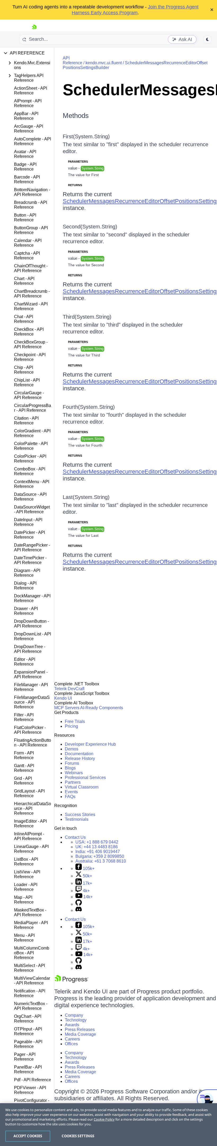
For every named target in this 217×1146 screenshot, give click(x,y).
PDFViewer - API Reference (30, 1090)
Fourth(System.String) (89, 407)
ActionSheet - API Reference (30, 90)
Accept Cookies (27, 1136)
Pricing (71, 726)
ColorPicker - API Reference (30, 458)
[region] (108, 1124)
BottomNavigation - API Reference (32, 192)
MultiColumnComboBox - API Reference (31, 953)
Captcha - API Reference (27, 255)
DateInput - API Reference (28, 522)
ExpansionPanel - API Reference (31, 674)
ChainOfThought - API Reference (31, 268)
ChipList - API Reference (27, 382)
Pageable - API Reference (28, 1044)
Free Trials (75, 721)
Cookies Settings (78, 1136)
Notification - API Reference (29, 993)
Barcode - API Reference (27, 179)
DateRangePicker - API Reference (32, 547)
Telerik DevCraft (69, 688)
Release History (80, 758)
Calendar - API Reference (28, 242)
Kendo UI (63, 698)
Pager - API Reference (24, 1056)
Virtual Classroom (81, 787)
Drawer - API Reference (26, 611)
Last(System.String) (86, 497)
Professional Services (85, 777)
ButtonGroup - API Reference (31, 230)
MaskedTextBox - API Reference (30, 912)
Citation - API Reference (26, 420)
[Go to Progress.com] (71, 981)
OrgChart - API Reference (27, 1018)
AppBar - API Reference (26, 116)
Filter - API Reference (24, 717)
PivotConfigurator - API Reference (31, 1102)
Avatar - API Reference (25, 154)
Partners (73, 782)
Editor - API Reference (24, 661)
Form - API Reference (24, 755)
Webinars (74, 773)
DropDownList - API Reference (32, 636)
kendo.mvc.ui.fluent (103, 63)
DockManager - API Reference (32, 598)
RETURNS (75, 185)
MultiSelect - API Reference (29, 968)
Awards (72, 1025)
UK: (96, 847)
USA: (96, 842)
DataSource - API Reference (30, 496)
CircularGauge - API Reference (29, 395)
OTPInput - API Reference (28, 1031)
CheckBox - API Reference (29, 331)
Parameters (78, 161)
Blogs (70, 768)
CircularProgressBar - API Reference (32, 407)
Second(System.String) (90, 227)
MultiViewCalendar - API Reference (32, 980)
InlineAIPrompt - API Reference (29, 836)
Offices (71, 1044)
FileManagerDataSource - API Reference (32, 702)
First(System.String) (86, 136)
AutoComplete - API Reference (32, 141)
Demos (71, 749)
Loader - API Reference (25, 887)
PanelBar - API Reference (28, 1069)
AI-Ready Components (101, 707)
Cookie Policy (104, 1119)
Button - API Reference (25, 217)
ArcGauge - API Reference (28, 128)
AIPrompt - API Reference (28, 103)
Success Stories (80, 814)
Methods (76, 116)
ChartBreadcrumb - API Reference (32, 293)
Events (71, 792)
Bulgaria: (99, 856)
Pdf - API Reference (32, 1080)
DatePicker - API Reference (29, 534)
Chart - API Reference (24, 281)
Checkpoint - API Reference (30, 357)
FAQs (70, 796)
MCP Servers (66, 707)
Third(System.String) (87, 317)
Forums (72, 763)
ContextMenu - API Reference (31, 484)
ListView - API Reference (27, 874)
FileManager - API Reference (31, 687)
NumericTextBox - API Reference (30, 1006)
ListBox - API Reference (26, 861)
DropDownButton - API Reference (31, 623)
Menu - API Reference (24, 937)
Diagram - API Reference (27, 572)
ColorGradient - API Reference (32, 433)
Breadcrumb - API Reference (30, 204)
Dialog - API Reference (25, 585)
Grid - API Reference (24, 780)
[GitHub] (78, 904)
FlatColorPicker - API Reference (30, 730)
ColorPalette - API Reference (31, 446)
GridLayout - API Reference (29, 793)
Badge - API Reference (25, 166)
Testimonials (76, 819)
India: (97, 851)
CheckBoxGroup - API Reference (31, 344)
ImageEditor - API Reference (30, 823)
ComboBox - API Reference (29, 471)
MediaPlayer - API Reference (31, 925)
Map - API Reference (24, 899)
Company (74, 1015)
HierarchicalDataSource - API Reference (32, 808)
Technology (76, 1020)
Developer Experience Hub (90, 744)
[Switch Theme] (207, 39)
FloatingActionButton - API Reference (32, 742)
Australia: (100, 861)
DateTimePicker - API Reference (30, 560)
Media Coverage (80, 1034)
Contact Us (75, 837)
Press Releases (80, 1029)
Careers (72, 1039)
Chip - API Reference (24, 369)
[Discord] (78, 910)
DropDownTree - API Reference (29, 649)
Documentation (79, 753)
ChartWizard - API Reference (31, 306)
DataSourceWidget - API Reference (32, 509)
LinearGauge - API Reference (31, 849)
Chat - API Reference (24, 319)
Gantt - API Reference (24, 768)
